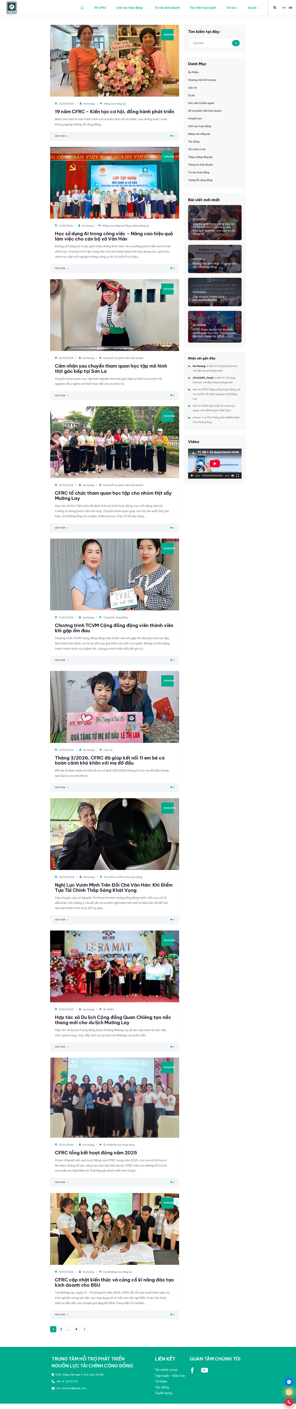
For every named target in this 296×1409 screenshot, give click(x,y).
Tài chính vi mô (112, 877)
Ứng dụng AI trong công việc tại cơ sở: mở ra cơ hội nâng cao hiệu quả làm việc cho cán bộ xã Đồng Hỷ (214, 229)
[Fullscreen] (237, 475)
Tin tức (231, 8)
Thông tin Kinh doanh (200, 164)
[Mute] (232, 475)
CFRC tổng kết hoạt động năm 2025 (96, 1153)
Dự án (252, 8)
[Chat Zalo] (289, 1392)
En (290, 7)
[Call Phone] (289, 1402)
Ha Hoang (89, 103)
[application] (215, 464)
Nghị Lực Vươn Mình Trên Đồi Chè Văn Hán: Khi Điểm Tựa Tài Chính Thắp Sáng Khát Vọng (114, 887)
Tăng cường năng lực (137, 225)
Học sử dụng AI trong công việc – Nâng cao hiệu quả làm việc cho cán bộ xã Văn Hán (114, 236)
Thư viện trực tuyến (203, 8)
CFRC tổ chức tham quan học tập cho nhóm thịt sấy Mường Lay (113, 495)
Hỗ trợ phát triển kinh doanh (126, 358)
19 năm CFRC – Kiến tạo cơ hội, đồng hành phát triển (114, 111)
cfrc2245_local (203, 377)
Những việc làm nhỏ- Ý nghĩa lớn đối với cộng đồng (214, 265)
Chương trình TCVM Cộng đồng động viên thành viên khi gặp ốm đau (114, 627)
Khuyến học (195, 118)
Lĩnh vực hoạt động (129, 8)
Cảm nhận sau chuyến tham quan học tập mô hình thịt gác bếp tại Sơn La (111, 368)
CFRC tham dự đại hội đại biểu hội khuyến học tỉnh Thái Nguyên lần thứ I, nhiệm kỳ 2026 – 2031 (214, 333)
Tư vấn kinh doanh (167, 8)
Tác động (193, 141)
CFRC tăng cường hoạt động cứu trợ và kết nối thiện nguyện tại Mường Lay (216, 394)
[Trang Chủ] (82, 7)
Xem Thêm (60, 136)
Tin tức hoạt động (131, 877)
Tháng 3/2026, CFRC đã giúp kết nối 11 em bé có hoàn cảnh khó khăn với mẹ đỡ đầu (110, 760)
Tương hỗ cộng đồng (115, 617)
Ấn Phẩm (108, 1009)
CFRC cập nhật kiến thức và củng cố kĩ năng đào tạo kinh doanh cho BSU (114, 1282)
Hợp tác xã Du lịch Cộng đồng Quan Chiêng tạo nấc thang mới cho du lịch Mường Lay (113, 1019)
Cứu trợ (108, 749)
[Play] (192, 475)
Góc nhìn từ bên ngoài (201, 103)
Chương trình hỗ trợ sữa (202, 79)
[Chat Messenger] (289, 1382)
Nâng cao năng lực (115, 103)
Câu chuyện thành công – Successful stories (210, 298)
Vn (284, 7)
